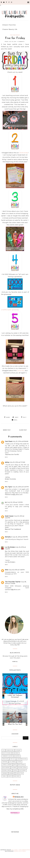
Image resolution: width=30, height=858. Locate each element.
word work (17, 776)
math (15, 764)
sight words (22, 770)
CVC (3, 750)
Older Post (23, 430)
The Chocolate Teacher (13, 581)
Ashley (7, 462)
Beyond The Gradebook (13, 529)
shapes (15, 770)
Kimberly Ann (19, 797)
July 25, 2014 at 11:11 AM (17, 462)
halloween (12, 761)
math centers (6, 767)
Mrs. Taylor (8, 487)
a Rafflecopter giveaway (10, 310)
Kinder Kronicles (10, 479)
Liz (6, 502)
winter (10, 776)
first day (12, 758)
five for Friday (15, 35)
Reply (6, 457)
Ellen (6, 570)
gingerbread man (22, 758)
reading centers (7, 770)
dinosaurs (5, 758)
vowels (4, 776)
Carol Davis (8, 441)
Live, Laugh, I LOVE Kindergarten (20, 850)
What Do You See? (15, 724)
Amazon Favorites (9, 25)
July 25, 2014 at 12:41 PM (21, 487)
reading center (22, 767)
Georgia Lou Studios (20, 851)
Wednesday (23, 152)
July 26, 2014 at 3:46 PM (17, 570)
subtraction (19, 773)
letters (19, 761)
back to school (6, 753)
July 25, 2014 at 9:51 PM (20, 537)
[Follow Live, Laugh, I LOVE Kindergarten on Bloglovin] (15, 813)
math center (21, 764)
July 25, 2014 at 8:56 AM (20, 441)
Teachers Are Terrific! (12, 454)
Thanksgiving (10, 750)
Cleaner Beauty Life (9, 29)
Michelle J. (8, 537)
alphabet (18, 750)
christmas (16, 753)
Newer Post (7, 430)
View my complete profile (15, 809)
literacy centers (7, 764)
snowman (4, 773)
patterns (13, 767)
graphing (5, 761)
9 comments (20, 41)
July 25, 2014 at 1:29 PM (15, 502)
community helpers (7, 756)
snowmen (11, 773)
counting (17, 756)
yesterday (20, 370)
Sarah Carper (9, 516)
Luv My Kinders (10, 547)
